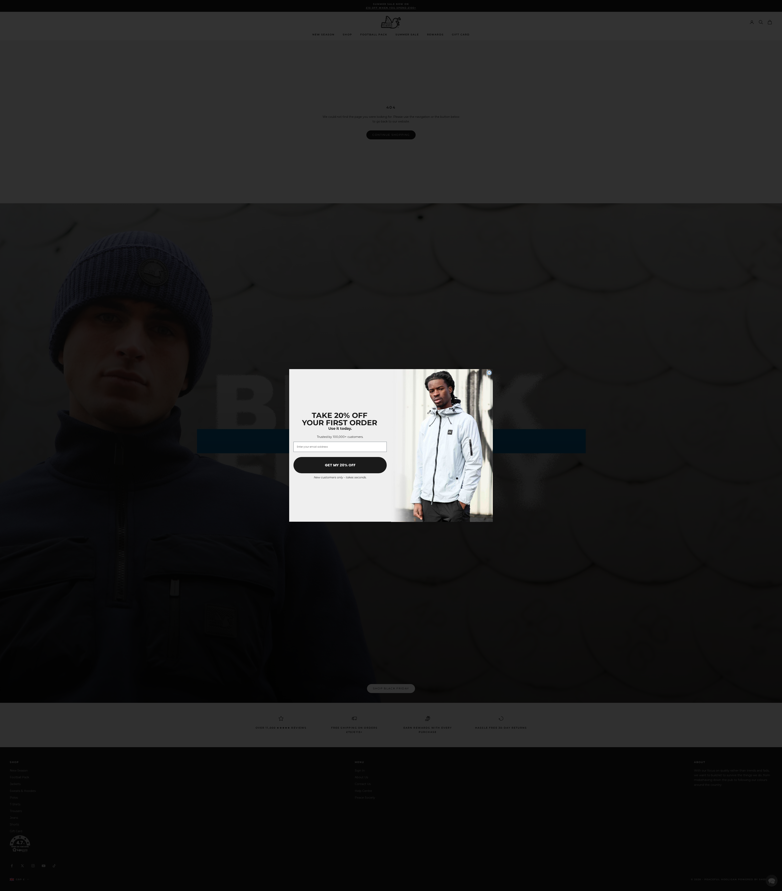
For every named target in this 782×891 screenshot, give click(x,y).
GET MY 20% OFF (340, 465)
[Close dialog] (489, 373)
